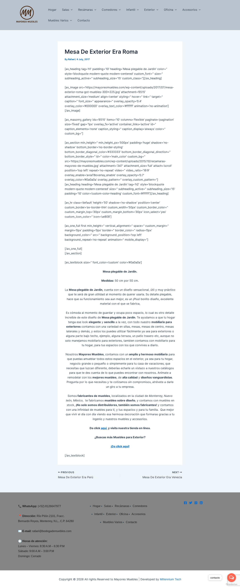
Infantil (130, 9)
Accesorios (189, 9)
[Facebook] (185, 502)
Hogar (52, 9)
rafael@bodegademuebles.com (51, 531)
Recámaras (85, 9)
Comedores (109, 9)
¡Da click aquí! (120, 446)
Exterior (149, 9)
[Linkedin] (201, 502)
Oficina (168, 9)
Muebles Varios (58, 20)
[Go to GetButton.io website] (231, 584)
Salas (65, 9)
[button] (71, 9)
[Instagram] (195, 502)
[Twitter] (190, 502)
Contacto (83, 20)
